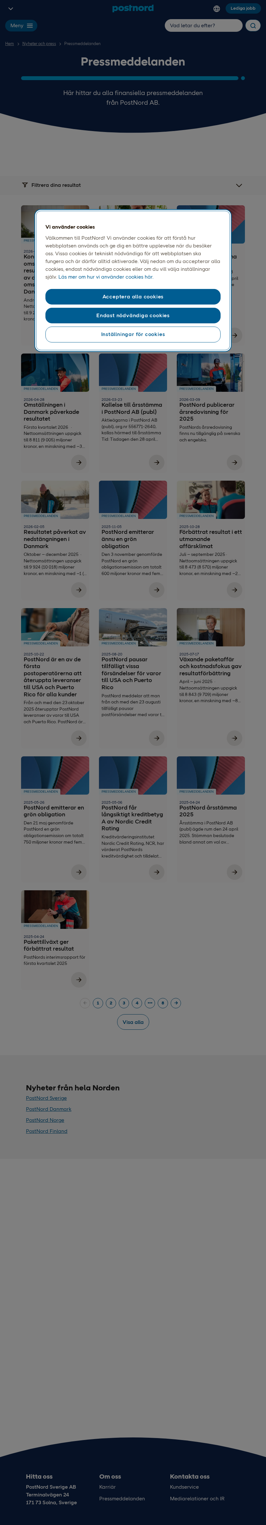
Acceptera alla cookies (133, 297)
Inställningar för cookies (133, 334)
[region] (133, 280)
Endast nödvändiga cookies (133, 315)
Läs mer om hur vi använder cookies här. (105, 277)
